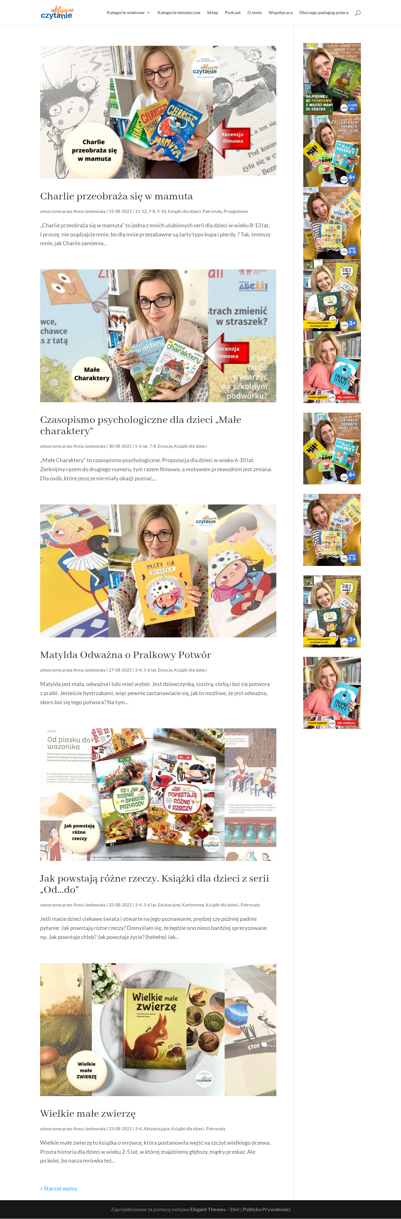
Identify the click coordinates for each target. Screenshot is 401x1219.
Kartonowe (193, 904)
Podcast (233, 12)
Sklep (212, 12)
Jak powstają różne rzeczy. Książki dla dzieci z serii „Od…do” (154, 884)
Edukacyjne (169, 904)
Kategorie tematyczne (179, 12)
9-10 (161, 211)
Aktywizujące (156, 1128)
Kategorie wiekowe (125, 12)
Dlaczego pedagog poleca (323, 12)
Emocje (165, 446)
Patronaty (212, 211)
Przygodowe (236, 211)
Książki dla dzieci (184, 211)
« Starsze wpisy (58, 1188)
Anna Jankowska (89, 211)
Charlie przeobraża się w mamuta (116, 196)
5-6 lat (141, 446)
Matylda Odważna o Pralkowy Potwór (125, 655)
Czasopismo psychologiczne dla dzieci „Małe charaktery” (140, 426)
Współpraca (280, 12)
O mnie (254, 12)
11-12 (141, 211)
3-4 (138, 670)
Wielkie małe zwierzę (88, 1114)
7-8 (151, 211)
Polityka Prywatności (266, 1209)
